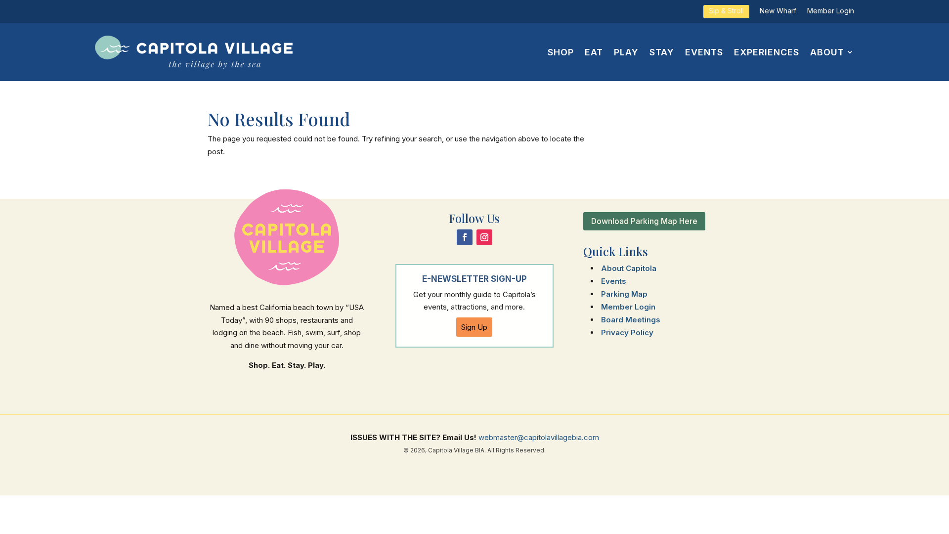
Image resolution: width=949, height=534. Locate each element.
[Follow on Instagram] (484, 237)
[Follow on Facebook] (465, 237)
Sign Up (474, 327)
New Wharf (778, 11)
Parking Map (624, 294)
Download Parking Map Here (644, 221)
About (827, 52)
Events (704, 52)
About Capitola (628, 268)
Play (626, 52)
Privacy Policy (627, 332)
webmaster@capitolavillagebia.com (538, 437)
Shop (561, 52)
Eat (594, 52)
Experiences (766, 52)
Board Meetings (630, 319)
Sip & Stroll (726, 11)
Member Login (830, 11)
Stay (661, 52)
